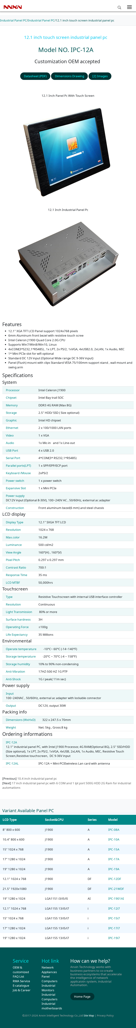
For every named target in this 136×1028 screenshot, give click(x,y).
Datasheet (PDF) (35, 76)
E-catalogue (21, 985)
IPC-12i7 (114, 908)
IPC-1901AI (116, 898)
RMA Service (21, 981)
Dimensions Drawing (69, 76)
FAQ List (18, 976)
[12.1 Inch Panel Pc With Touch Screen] (68, 151)
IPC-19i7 (114, 938)
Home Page (82, 996)
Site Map (89, 1015)
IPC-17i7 (114, 928)
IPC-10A (113, 839)
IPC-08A (113, 830)
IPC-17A (113, 859)
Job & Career (21, 990)
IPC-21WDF (116, 889)
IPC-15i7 (114, 918)
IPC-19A (113, 869)
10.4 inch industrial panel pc (37, 778)
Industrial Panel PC (13, 20)
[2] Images (100, 76)
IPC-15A (113, 849)
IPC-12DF (114, 879)
